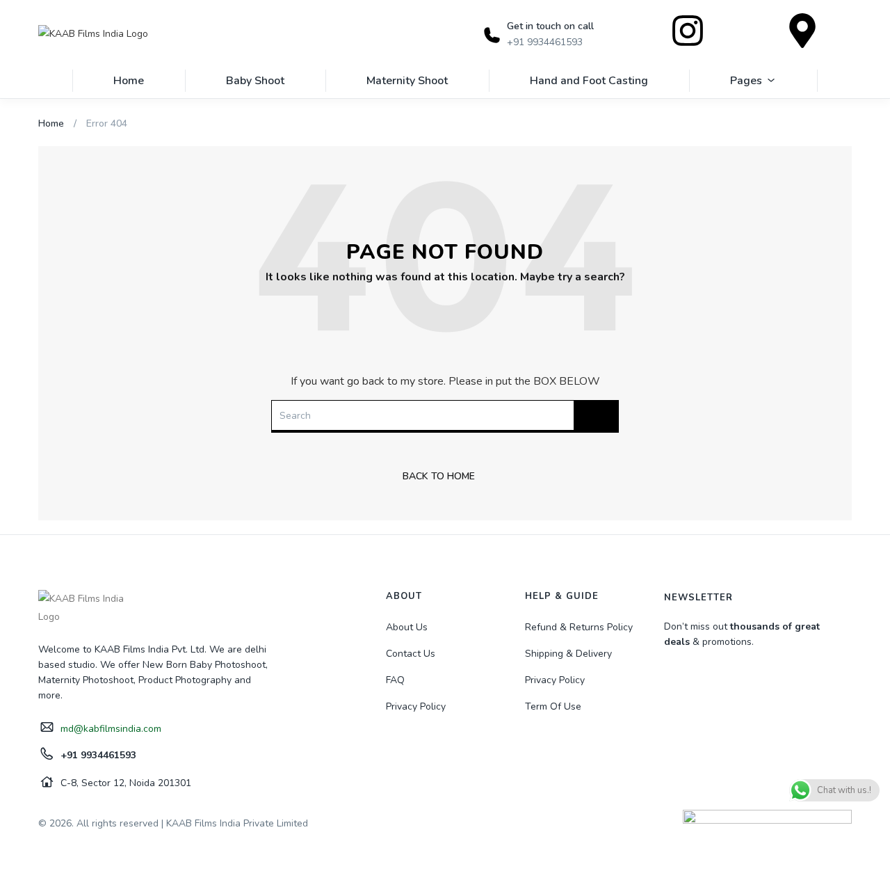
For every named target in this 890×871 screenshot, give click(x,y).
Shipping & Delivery (568, 653)
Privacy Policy (416, 706)
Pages (746, 80)
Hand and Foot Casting (589, 80)
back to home (439, 476)
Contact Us (410, 653)
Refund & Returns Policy (579, 627)
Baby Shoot (255, 80)
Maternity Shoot (407, 80)
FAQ (395, 680)
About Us (407, 627)
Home (128, 80)
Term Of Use (553, 706)
